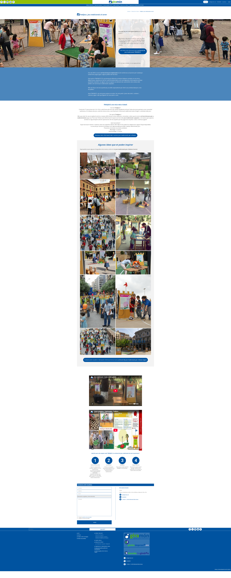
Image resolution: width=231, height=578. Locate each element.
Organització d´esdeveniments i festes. (102, 546)
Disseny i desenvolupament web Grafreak (222, 569)
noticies (79, 535)
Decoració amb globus (99, 535)
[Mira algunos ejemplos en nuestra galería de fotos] (129, 63)
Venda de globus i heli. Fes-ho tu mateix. (101, 551)
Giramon (128, 11)
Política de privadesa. (82, 538)
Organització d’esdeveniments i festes (136, 5)
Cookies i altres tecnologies (83, 536)
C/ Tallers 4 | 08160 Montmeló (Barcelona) (130, 499)
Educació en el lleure (124, 5)
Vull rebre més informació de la (132, 51)
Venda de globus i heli (107, 5)
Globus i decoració (89, 5)
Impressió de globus (98, 5)
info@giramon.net (212, 1)
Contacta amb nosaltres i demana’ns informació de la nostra (115, 360)
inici (78, 533)
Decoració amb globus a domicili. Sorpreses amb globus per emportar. (102, 537)
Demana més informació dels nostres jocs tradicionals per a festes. (115, 135)
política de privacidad (87, 517)
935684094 (219, 1)
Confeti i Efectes (116, 5)
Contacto (206, 1)
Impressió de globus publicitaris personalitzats (101, 548)
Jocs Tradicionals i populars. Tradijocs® (102, 543)
